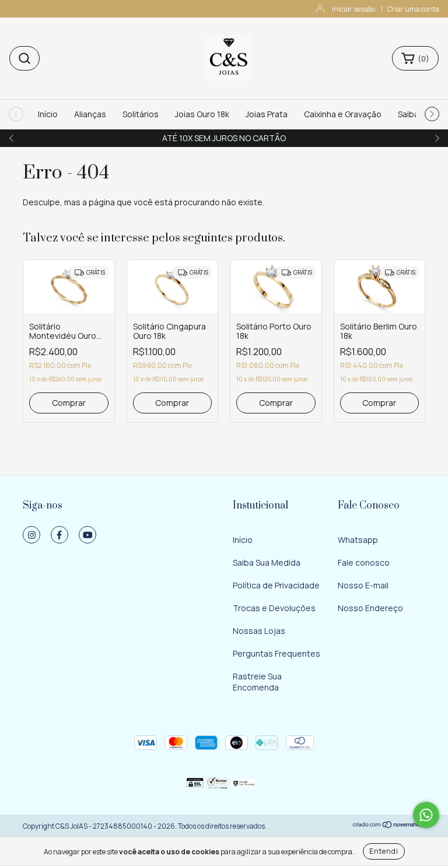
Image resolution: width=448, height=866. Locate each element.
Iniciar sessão (353, 9)
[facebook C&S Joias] (59, 535)
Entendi (383, 851)
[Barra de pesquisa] (24, 58)
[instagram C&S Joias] (31, 535)
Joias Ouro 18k (202, 114)
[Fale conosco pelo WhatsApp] (426, 815)
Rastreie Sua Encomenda (257, 682)
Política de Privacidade (276, 585)
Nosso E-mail (363, 585)
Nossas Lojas (259, 630)
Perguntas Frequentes (276, 653)
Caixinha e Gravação (343, 114)
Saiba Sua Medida (266, 562)
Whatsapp (358, 539)
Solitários (141, 114)
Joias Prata (267, 114)
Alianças (90, 114)
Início (48, 114)
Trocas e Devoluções (274, 607)
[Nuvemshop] (388, 826)
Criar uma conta (413, 9)
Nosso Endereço (370, 607)
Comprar (69, 402)
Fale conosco (364, 562)
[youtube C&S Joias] (87, 535)
